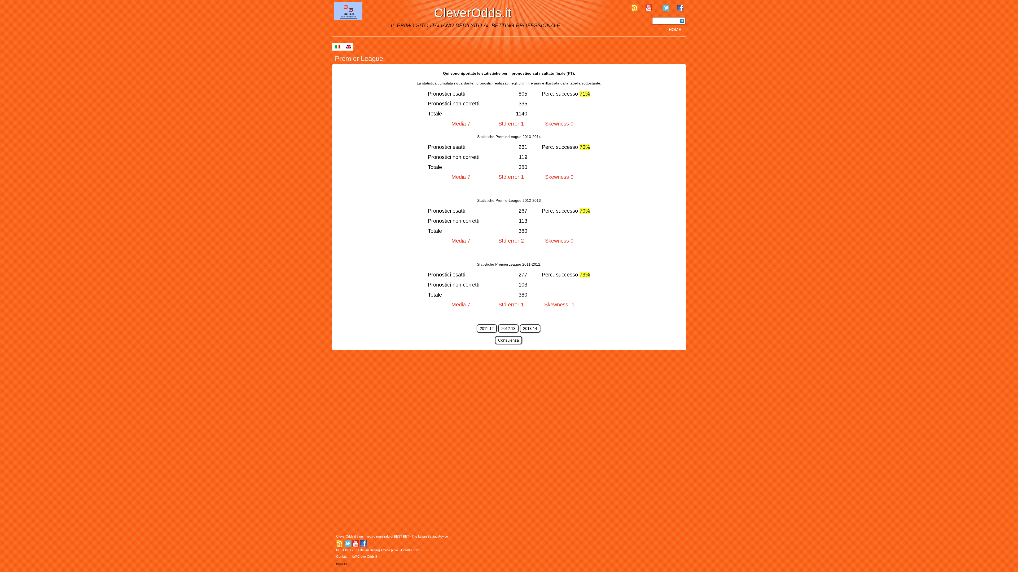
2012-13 (508, 328)
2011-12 (487, 328)
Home (675, 29)
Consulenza (508, 340)
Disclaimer (341, 563)
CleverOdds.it (472, 13)
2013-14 (530, 328)
